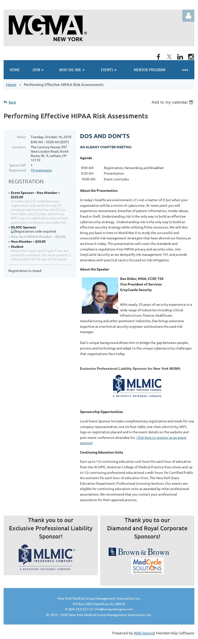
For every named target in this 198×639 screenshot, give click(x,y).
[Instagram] (191, 56)
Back (12, 102)
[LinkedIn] (180, 56)
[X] (169, 56)
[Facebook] (158, 56)
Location (19, 147)
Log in (188, 16)
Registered (17, 170)
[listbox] (173, 102)
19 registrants (41, 170)
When (21, 137)
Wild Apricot (144, 632)
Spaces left (17, 165)
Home (11, 84)
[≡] (184, 69)
